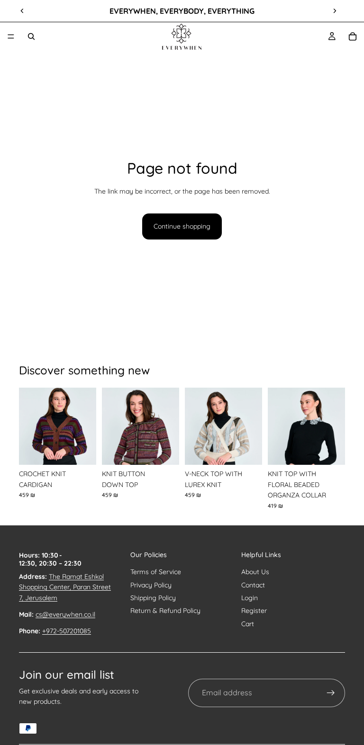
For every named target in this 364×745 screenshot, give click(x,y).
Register (254, 610)
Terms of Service (155, 572)
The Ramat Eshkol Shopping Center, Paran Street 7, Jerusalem (65, 587)
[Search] (31, 36)
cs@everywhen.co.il (65, 614)
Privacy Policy (151, 585)
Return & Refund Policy (165, 610)
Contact (253, 585)
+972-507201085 (66, 631)
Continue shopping (182, 226)
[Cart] (352, 36)
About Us (255, 572)
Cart (247, 624)
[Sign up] (331, 693)
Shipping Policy (153, 598)
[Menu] (11, 36)
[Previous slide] (22, 10)
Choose (89, 450)
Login (249, 598)
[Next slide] (334, 10)
